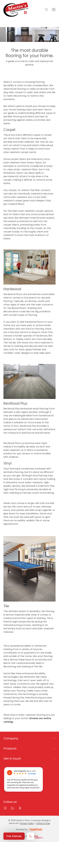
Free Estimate (14, 836)
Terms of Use (43, 823)
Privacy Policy (27, 823)
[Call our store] (30, 836)
